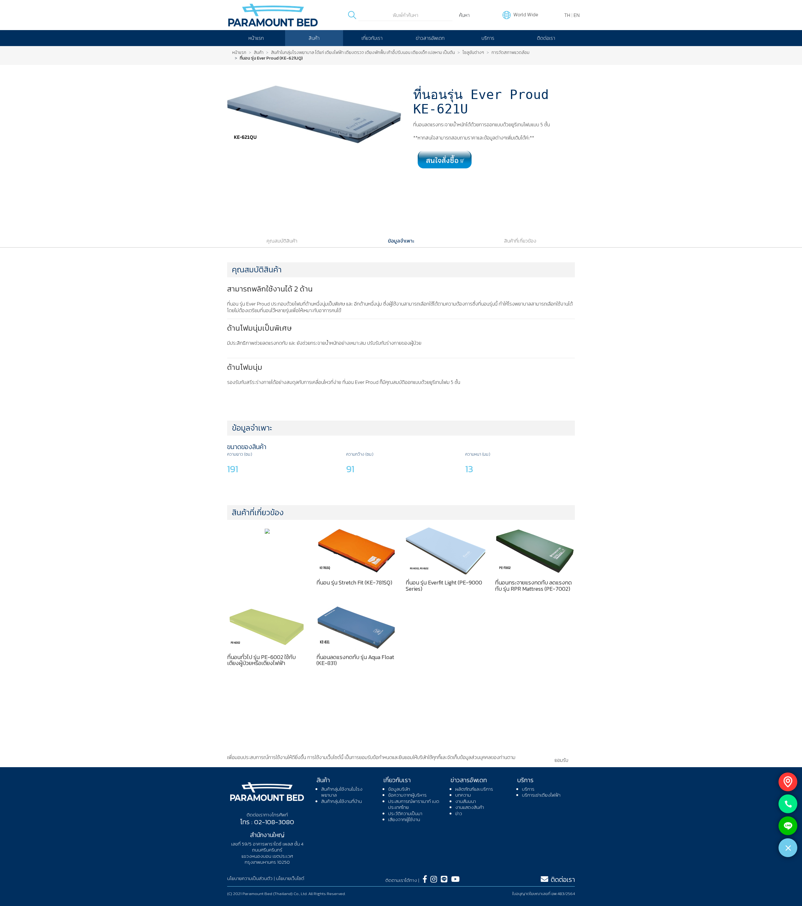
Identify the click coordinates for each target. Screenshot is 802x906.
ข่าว (458, 813)
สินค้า (314, 38)
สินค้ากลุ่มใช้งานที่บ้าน (341, 801)
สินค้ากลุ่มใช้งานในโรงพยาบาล (341, 792)
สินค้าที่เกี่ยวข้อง (520, 240)
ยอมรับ (561, 760)
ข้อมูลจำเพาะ (401, 240)
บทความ (463, 795)
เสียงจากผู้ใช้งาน (404, 819)
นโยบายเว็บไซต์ (290, 878)
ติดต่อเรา (546, 38)
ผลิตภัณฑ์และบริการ (474, 789)
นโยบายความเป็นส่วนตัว (250, 763)
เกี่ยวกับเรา (372, 38)
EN (577, 15)
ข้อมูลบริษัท (399, 789)
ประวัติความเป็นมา (405, 813)
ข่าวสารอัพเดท (430, 38)
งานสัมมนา (465, 801)
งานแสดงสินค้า (469, 807)
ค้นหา (464, 15)
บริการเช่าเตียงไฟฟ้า (541, 795)
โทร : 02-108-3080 (267, 822)
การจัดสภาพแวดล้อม (510, 52)
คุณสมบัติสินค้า (282, 240)
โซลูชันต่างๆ (473, 52)
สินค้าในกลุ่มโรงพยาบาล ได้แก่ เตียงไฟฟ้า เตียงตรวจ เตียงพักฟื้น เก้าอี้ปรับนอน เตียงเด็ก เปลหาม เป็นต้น (363, 52)
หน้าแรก (256, 38)
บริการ (488, 38)
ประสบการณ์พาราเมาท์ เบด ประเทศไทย (413, 804)
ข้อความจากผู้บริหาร (407, 795)
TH (567, 15)
